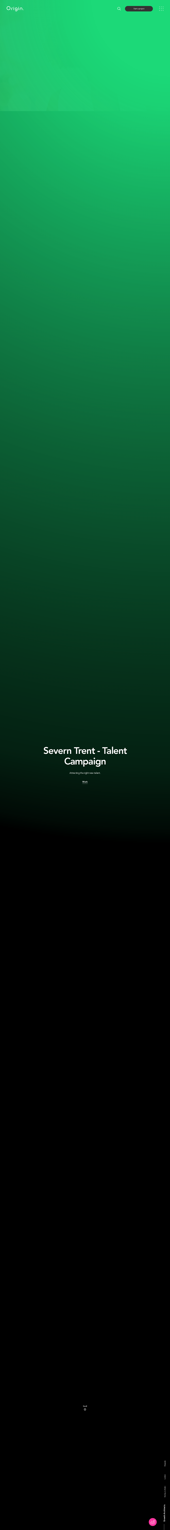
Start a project (138, 8)
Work (85, 782)
